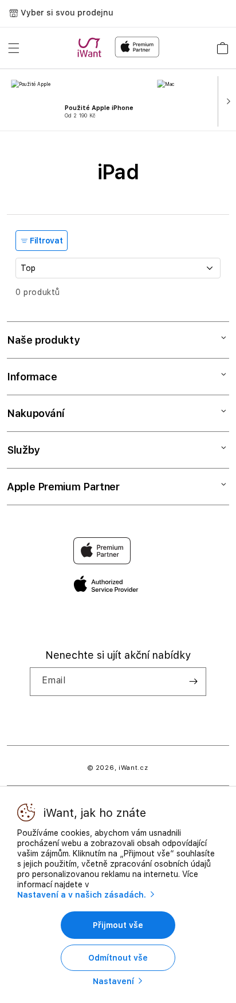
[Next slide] (225, 100)
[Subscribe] (193, 681)
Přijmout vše (118, 925)
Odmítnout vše (118, 957)
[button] (13, 48)
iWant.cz (133, 768)
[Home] (91, 47)
